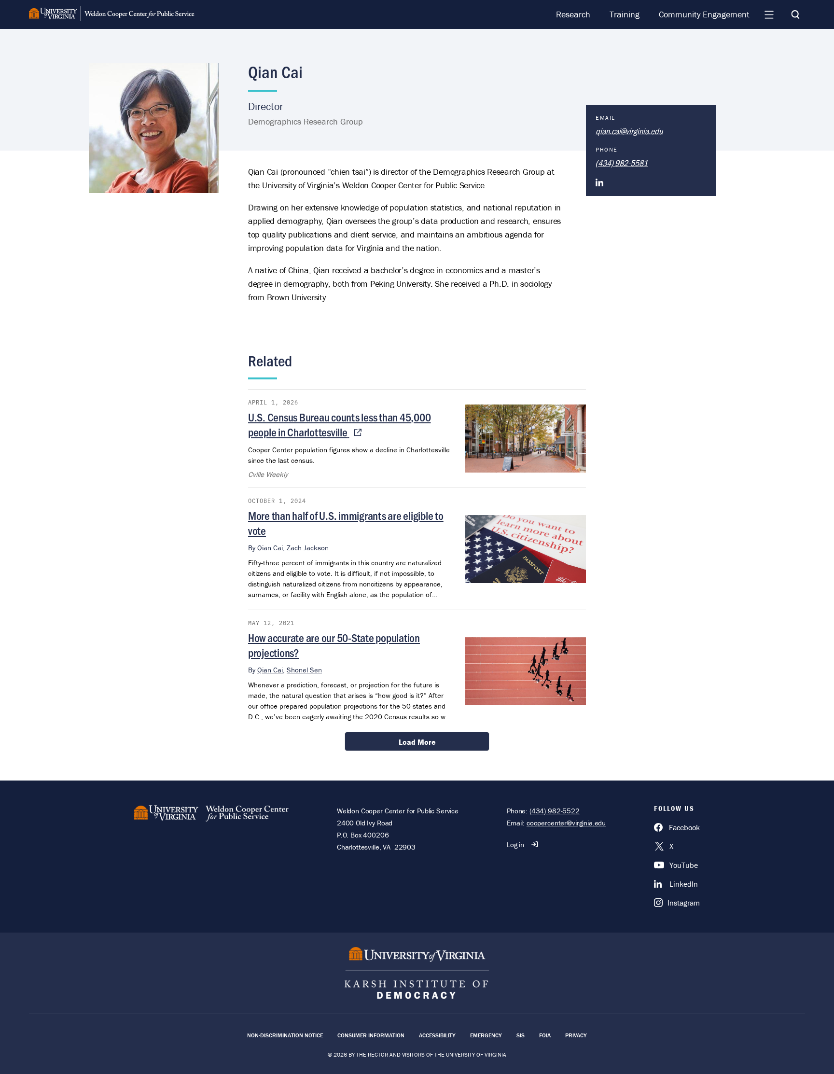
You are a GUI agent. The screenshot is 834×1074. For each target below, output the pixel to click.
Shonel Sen (304, 669)
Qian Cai (270, 547)
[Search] (795, 14)
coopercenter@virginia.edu (566, 822)
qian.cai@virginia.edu (629, 131)
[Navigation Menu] (768, 14)
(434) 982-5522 (554, 810)
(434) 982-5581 (622, 162)
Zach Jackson (308, 547)
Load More (417, 742)
